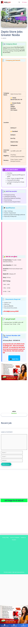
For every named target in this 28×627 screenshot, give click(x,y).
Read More (14, 413)
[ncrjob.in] (7, 2)
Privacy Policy (5, 537)
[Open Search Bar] (19, 2)
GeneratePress (20, 572)
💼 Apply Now (14, 359)
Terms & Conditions (14, 537)
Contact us (23, 537)
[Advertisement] (14, 77)
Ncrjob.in (14, 539)
